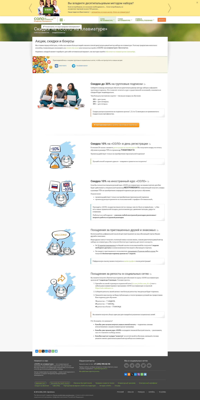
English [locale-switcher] (131, 392)
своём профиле (129, 261)
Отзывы (117, 386)
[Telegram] (56, 351)
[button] (62, 19)
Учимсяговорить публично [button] (144, 19)
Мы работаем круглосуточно (89, 371)
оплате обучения (72, 48)
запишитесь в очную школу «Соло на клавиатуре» (110, 12)
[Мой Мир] (46, 351)
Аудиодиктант (40, 383)
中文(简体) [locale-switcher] (162, 392)
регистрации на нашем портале (125, 147)
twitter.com (142, 283)
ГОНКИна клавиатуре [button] (124, 19)
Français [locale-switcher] (141, 392)
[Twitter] (143, 365)
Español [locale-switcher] (152, 392)
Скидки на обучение (42, 386)
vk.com (134, 283)
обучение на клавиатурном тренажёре (120, 52)
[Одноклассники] (40, 351)
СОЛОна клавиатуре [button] (106, 19)
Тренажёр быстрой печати (60, 383)
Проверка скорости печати (104, 383)
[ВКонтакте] (36, 351)
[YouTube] (149, 365)
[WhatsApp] (53, 351)
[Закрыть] (197, 2)
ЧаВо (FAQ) (56, 386)
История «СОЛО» (105, 386)
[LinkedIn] (137, 365)
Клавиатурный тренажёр (126, 383)
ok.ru (149, 283)
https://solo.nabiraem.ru (104, 288)
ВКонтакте (62, 66)
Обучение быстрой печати (82, 383)
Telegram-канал (82, 66)
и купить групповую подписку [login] (116, 125)
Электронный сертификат (148, 383)
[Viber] (49, 351)
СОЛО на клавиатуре (41, 33)
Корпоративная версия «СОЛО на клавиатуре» (80, 386)
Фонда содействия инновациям (63, 395)
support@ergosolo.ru (100, 368)
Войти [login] (162, 19)
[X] (43, 351)
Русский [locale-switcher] (120, 392)
